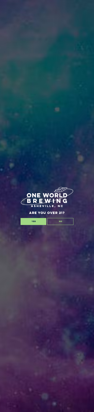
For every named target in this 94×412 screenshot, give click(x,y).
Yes (34, 221)
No (60, 221)
